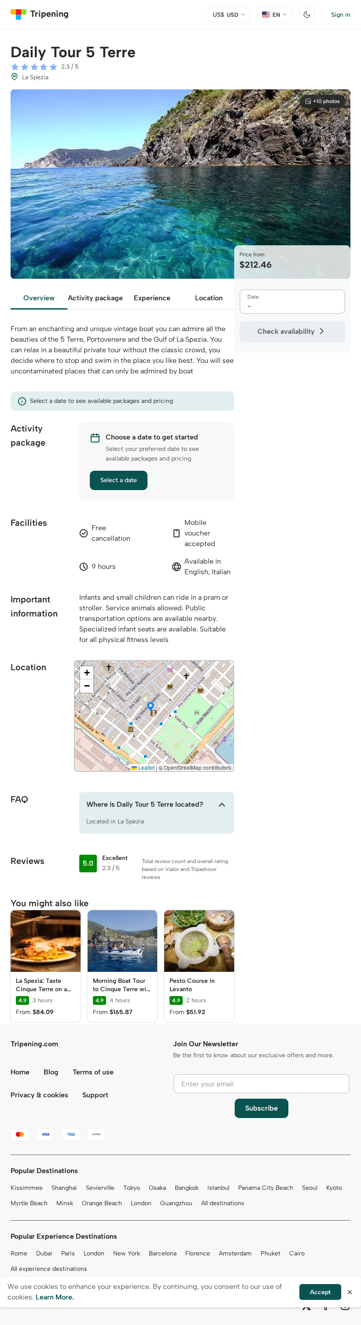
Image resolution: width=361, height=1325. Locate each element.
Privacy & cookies (39, 1095)
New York (126, 1253)
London (141, 1203)
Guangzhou (176, 1203)
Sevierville (100, 1188)
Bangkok (187, 1188)
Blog (51, 1072)
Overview (39, 298)
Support (95, 1095)
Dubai (44, 1253)
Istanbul (218, 1188)
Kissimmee (27, 1188)
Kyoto (334, 1188)
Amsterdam (235, 1253)
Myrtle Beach (29, 1203)
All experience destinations (49, 1269)
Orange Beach (102, 1203)
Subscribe (261, 1108)
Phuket (270, 1253)
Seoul (309, 1188)
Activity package (95, 298)
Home (20, 1072)
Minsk (64, 1203)
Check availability (286, 331)
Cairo (297, 1253)
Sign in (340, 14)
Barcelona (163, 1253)
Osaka (157, 1188)
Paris (68, 1253)
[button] (150, 707)
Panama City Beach (265, 1188)
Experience (152, 298)
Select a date (118, 480)
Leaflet (146, 767)
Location (209, 298)
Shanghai (64, 1188)
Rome (19, 1253)
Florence (197, 1253)
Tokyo (131, 1188)
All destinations (222, 1203)
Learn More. (55, 1297)
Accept (320, 1292)
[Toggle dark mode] (307, 14)
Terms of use (93, 1072)
